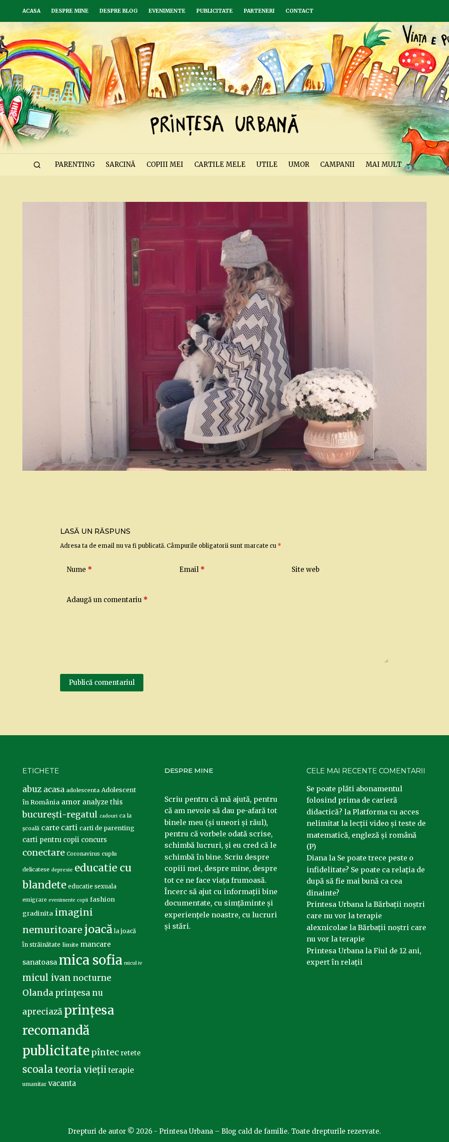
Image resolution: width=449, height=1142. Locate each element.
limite (70, 944)
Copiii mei (164, 164)
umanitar (34, 1084)
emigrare (34, 900)
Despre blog (119, 10)
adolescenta (83, 789)
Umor (299, 164)
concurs (94, 839)
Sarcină (120, 164)
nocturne (92, 978)
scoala (37, 1069)
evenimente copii (68, 900)
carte (50, 827)
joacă (98, 929)
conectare (43, 852)
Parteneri (259, 10)
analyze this (102, 802)
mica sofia (90, 960)
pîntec (105, 1052)
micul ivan (46, 977)
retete (131, 1053)
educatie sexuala (92, 886)
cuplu (109, 853)
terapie (121, 1070)
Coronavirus (83, 853)
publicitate (55, 1051)
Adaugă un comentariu (107, 600)
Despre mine (70, 10)
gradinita (37, 913)
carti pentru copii (50, 839)
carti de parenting (106, 828)
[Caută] (37, 165)
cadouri (109, 816)
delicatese (36, 869)
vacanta (62, 1083)
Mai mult (384, 164)
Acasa (31, 10)
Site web (306, 569)
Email (192, 569)
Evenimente (167, 10)
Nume (79, 569)
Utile (267, 164)
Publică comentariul (102, 682)
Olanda (37, 992)
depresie (62, 870)
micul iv (133, 963)
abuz (32, 789)
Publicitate (214, 10)
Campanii (337, 164)
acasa (53, 789)
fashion (102, 899)
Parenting (75, 164)
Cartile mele (220, 164)
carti (69, 827)
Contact (299, 10)
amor (71, 801)
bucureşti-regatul (60, 814)
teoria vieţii (81, 1069)
